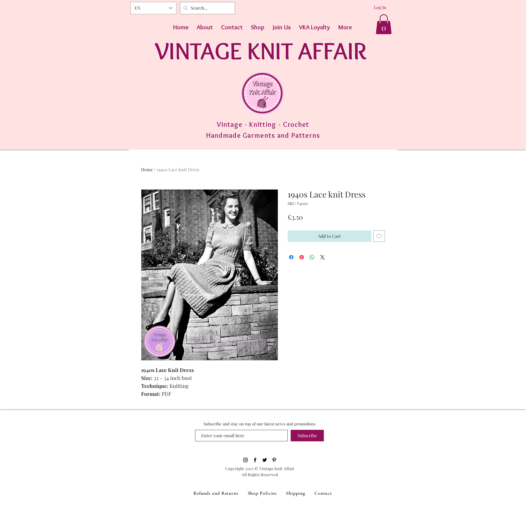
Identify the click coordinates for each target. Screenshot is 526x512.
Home (147, 169)
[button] (383, 24)
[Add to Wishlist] (379, 236)
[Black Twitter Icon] (265, 460)
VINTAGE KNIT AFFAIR (261, 50)
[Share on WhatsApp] (312, 257)
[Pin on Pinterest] (301, 257)
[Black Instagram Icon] (245, 460)
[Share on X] (322, 257)
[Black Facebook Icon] (255, 460)
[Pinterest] (274, 460)
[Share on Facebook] (291, 257)
